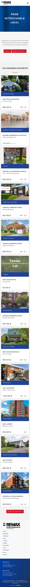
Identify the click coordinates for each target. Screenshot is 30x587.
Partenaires (6, 545)
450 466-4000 (8, 566)
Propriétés (5, 533)
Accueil (7, 51)
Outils (4, 547)
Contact (5, 554)
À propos (5, 540)
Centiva (18, 585)
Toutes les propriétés (15, 511)
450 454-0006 (8, 575)
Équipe (4, 538)
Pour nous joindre (19, 51)
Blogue (4, 552)
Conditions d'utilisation (16, 582)
